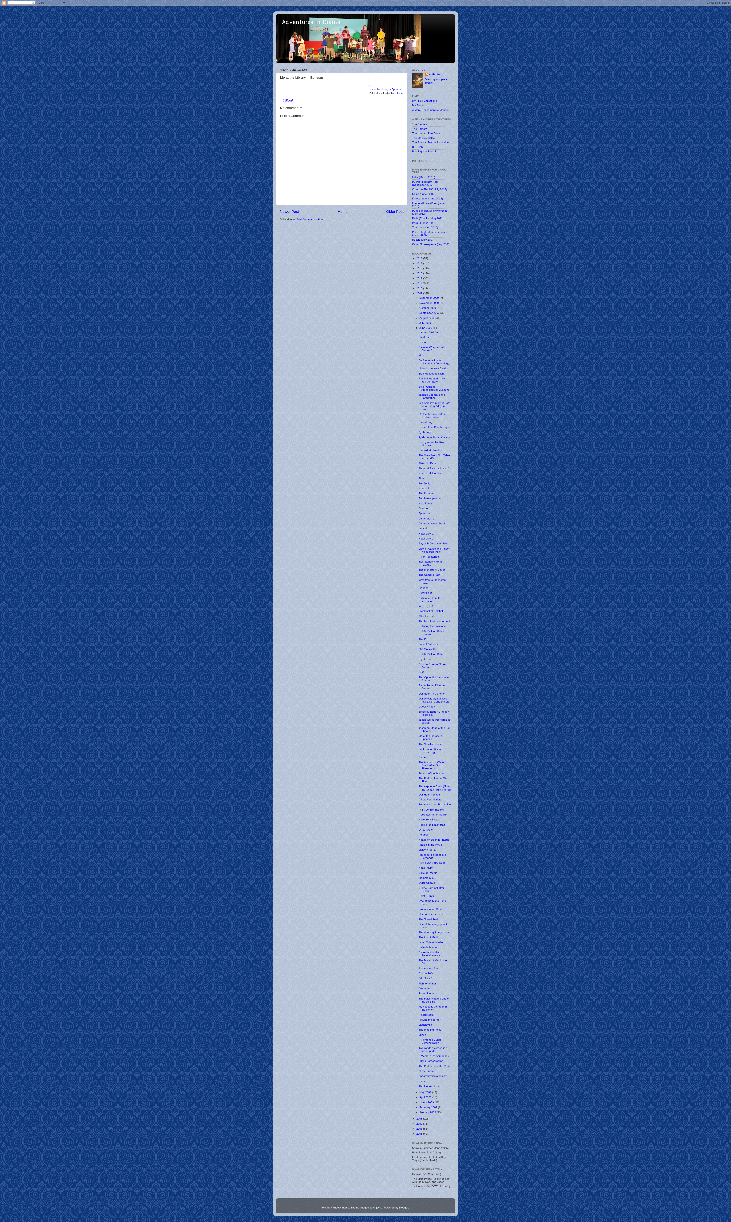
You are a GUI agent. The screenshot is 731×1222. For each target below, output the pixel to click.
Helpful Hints (426, 896)
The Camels (419, 124)
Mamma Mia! (426, 877)
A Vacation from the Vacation (430, 600)
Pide (421, 478)
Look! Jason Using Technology (430, 751)
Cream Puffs (426, 973)
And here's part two (430, 498)
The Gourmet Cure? (431, 1086)
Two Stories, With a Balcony (430, 563)
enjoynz (377, 1207)
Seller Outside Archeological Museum (434, 388)
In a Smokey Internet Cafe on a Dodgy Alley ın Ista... (434, 406)
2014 (419, 268)
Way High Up (426, 606)
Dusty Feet (425, 592)
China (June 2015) (423, 194)
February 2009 (428, 1107)
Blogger (403, 1207)
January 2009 (428, 1112)
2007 (419, 1123)
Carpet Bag (425, 422)
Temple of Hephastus (431, 773)
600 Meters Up (428, 649)
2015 (419, 263)
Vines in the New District (433, 368)
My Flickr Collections (424, 100)
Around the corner (430, 1019)
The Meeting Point (430, 1029)
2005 (419, 1133)
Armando (424, 988)
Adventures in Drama (311, 22)
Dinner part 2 (426, 518)
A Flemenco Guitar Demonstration (430, 1041)
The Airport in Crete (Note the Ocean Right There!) (435, 788)
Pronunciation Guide (431, 909)
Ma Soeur (418, 105)
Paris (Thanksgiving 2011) (428, 218)
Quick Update (427, 882)
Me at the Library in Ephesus (385, 89)
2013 (419, 273)
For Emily (424, 483)
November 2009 (429, 303)
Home (343, 212)
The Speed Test (428, 919)
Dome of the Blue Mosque (434, 427)
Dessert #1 (425, 508)
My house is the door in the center (433, 1008)
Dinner (423, 757)
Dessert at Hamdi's (430, 450)
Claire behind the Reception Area (429, 954)
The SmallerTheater (431, 744)
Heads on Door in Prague (434, 839)
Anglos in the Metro (430, 844)
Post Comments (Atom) (310, 219)
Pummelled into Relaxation (435, 804)
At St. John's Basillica (431, 809)
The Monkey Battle (423, 138)
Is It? (422, 672)
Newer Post (289, 212)
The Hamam (419, 128)
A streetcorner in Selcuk (433, 814)
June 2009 (426, 328)
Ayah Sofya (425, 432)
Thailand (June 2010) (425, 227)
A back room (426, 1014)
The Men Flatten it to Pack (434, 621)
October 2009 (428, 308)
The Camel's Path (429, 574)
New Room (425, 503)
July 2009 (425, 323)
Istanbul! (424, 488)
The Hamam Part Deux (426, 133)
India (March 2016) (423, 177)
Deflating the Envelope (432, 626)
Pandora (424, 337)
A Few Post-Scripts (430, 799)
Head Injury (426, 867)
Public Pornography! (431, 1061)
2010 (419, 288)
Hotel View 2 (426, 533)
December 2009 (429, 297)
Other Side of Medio (431, 942)
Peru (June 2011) (422, 223)
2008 (419, 1118)
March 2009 (427, 1102)
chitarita (399, 93)
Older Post (395, 212)
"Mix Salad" (425, 978)
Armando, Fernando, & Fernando (432, 856)
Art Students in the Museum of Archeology (434, 362)
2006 (419, 1128)
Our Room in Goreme (432, 693)
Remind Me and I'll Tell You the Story (432, 380)
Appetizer (424, 513)
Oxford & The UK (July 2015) (429, 189)
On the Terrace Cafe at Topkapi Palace (432, 416)
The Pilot (424, 639)
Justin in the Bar (428, 968)
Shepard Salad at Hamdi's (434, 468)
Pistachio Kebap (428, 463)
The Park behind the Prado (435, 1066)
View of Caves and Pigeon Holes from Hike (434, 550)
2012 (419, 278)
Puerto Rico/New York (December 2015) (425, 183)
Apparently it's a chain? (433, 1076)
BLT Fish (417, 147)
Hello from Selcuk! (430, 819)
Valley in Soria (427, 849)
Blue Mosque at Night (432, 373)
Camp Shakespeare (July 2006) (431, 244)
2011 (419, 283)
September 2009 (429, 312)
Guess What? (427, 706)
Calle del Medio (428, 872)
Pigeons (423, 588)
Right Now (425, 659)
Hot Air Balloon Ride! (431, 654)
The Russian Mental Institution (430, 142)
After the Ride (427, 616)
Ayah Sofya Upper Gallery (434, 437)
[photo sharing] (369, 85)
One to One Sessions (431, 914)
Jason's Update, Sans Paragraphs (432, 396)
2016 (419, 258)
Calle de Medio (428, 947)
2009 (419, 293)
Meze (422, 355)
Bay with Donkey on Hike (433, 543)
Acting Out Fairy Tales (432, 862)
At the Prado (426, 1071)
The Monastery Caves (432, 569)
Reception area (428, 993)
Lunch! (423, 528)
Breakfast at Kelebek (431, 611)
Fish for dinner (427, 983)
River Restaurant (429, 556)
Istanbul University (430, 473)
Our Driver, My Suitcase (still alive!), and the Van (434, 700)
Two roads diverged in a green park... (433, 1049)
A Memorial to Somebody (434, 1056)
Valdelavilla (425, 1024)
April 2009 (425, 1097)
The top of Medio (429, 937)
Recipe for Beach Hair (432, 824)
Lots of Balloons (428, 644)
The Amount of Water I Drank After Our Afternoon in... (432, 765)
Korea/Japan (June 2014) (427, 198)
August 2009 (427, 318)
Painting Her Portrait (424, 151)
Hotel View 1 (426, 538)
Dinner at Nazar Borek (432, 523)
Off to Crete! (426, 829)
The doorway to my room (434, 932)
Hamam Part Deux (430, 332)
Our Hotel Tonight (429, 794)
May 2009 (425, 1092)
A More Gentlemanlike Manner (430, 110)
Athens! (423, 834)
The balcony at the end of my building (434, 1000)
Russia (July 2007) (423, 239)
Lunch (422, 1034)
